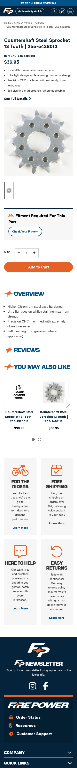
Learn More (20, 527)
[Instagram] (33, 688)
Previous (5, 404)
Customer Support (33, 733)
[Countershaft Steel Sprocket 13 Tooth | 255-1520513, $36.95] (19, 392)
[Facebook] (45, 688)
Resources (25, 725)
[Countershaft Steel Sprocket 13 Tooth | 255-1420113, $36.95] (53, 392)
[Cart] (62, 11)
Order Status (27, 717)
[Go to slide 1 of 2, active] (33, 439)
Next (68, 404)
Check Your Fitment (25, 231)
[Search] (54, 11)
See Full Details (16, 98)
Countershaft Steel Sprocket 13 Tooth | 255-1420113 (53, 416)
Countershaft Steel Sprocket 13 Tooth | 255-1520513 (19, 416)
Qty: (7, 251)
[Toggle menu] (70, 11)
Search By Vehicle (31, 11)
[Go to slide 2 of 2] (39, 439)
